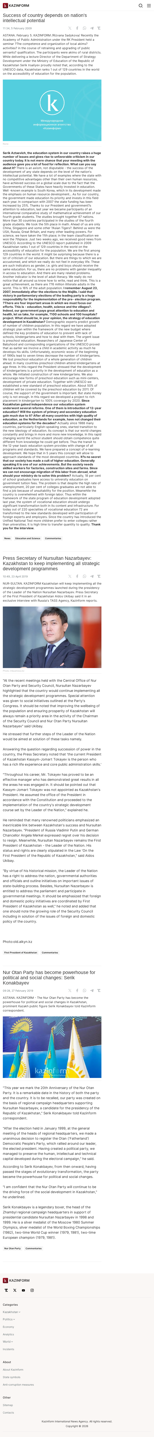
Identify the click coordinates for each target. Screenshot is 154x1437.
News (7, 538)
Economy (8, 1326)
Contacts (8, 1412)
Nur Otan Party (12, 1248)
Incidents (8, 1349)
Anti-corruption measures (18, 1384)
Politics (8, 1319)
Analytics (8, 1334)
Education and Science (27, 538)
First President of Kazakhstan (20, 952)
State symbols (11, 1377)
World (7, 1341)
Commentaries (53, 538)
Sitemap (8, 1405)
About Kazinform (13, 1369)
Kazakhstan (10, 1312)
